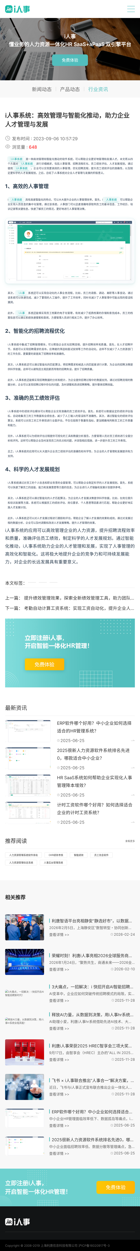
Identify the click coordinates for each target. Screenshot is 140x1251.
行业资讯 (98, 89)
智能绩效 (78, 855)
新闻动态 (42, 89)
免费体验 (70, 60)
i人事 (22, 293)
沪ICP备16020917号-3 (94, 1245)
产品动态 (70, 89)
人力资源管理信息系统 (21, 862)
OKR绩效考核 (56, 855)
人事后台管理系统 (53, 862)
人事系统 (17, 199)
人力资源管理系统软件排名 (23, 855)
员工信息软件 (101, 855)
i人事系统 (17, 159)
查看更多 (130, 840)
